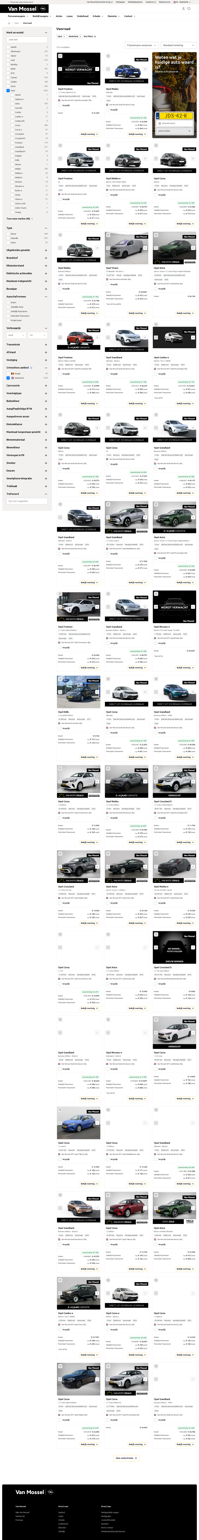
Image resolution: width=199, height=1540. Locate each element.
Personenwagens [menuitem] (16, 16)
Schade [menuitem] (96, 16)
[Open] (47, 501)
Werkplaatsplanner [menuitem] (135, 2)
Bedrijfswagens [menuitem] (40, 16)
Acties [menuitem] (59, 16)
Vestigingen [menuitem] (120, 2)
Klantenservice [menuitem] (164, 2)
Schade (61, 1520)
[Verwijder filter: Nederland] (80, 36)
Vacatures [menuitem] (150, 2)
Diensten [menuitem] (112, 16)
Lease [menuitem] (70, 16)
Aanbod (61, 1512)
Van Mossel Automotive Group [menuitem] (98, 2)
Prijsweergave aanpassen (139, 45)
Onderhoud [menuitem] (82, 16)
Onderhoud (63, 1524)
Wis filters (88, 36)
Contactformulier (108, 1520)
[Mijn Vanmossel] (183, 9)
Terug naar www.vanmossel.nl (21, 2)
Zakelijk (61, 1531)
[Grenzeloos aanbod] (31, 367)
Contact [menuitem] (128, 16)
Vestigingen (106, 1516)
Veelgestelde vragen (110, 1512)
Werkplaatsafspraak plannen (113, 1531)
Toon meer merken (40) (18, 218)
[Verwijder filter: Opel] (64, 36)
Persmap (19, 1520)
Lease (60, 1516)
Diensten (62, 1528)
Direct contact (107, 1528)
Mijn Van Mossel (22, 1512)
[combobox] (27, 501)
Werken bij (20, 1516)
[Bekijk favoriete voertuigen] (189, 9)
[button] (183, 9)
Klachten (105, 1524)
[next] (97, 69)
